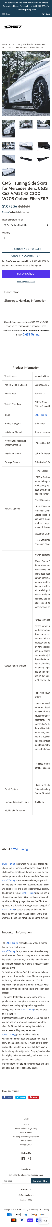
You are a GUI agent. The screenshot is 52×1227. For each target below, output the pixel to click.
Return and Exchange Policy (26, 1128)
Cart (48, 14)
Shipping (6, 212)
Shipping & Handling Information (25, 300)
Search (26, 1124)
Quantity (6, 232)
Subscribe (40, 1180)
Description (11, 292)
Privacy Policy (26, 1140)
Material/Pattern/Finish (12, 219)
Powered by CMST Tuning (39, 1209)
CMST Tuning (41, 414)
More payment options (26, 281)
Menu (8, 14)
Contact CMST (26, 1144)
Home (4, 44)
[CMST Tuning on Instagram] (29, 1159)
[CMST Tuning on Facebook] (23, 1159)
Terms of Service (25, 1132)
